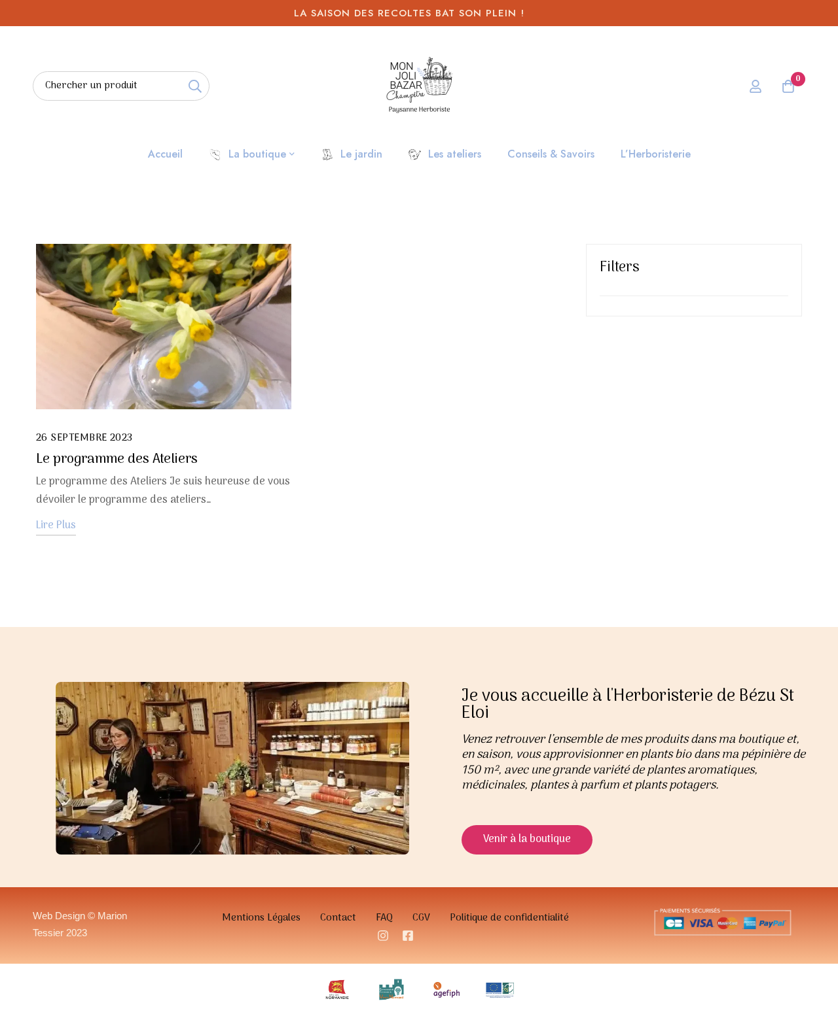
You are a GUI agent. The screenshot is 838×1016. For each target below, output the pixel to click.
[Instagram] (383, 935)
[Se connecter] (755, 86)
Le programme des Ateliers (117, 459)
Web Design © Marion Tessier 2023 (80, 924)
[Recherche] (195, 86)
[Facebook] (408, 935)
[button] (527, 840)
